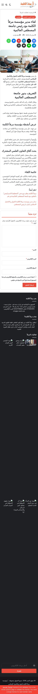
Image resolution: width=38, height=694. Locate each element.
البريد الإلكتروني (31, 259)
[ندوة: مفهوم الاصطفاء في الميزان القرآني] (7, 503)
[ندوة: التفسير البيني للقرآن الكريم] (7, 342)
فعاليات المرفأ (24, 12)
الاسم (34, 250)
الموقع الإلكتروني (31, 268)
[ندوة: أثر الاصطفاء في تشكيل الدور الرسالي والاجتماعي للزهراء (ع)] (19, 506)
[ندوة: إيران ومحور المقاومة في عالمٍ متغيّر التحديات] (19, 419)
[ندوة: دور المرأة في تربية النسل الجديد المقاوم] (30, 579)
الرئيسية (32, 12)
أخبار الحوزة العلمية (29, 17)
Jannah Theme (7, 687)
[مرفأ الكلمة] (28, 4)
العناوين (18, 17)
